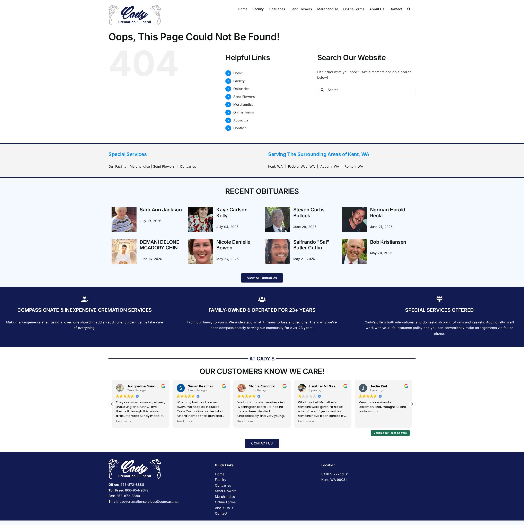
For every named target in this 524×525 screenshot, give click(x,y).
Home (238, 73)
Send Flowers (244, 97)
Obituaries (241, 89)
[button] (408, 8)
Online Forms (243, 112)
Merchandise (243, 104)
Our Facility (117, 166)
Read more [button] (124, 421)
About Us (240, 120)
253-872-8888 (132, 484)
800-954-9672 (137, 490)
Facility (239, 81)
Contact (239, 128)
